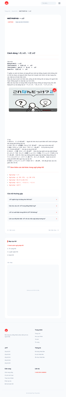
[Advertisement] (33, 37)
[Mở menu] (59, 3)
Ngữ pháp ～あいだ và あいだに (18, 180)
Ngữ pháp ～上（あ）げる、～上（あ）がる (22, 177)
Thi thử (37, 339)
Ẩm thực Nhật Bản (40, 357)
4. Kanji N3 (10, 255)
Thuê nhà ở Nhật (9, 378)
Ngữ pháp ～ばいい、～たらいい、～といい (22, 182)
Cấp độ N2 (7, 354)
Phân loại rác (8, 381)
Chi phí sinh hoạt (9, 375)
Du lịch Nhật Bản (39, 354)
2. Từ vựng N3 (11, 248)
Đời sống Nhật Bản (40, 351)
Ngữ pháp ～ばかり (15, 185)
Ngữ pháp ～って (14, 175)
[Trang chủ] (18, 330)
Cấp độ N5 (7, 363)
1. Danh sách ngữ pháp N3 (15, 245)
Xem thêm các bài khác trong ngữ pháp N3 (27, 167)
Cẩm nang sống (9, 372)
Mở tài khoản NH (9, 384)
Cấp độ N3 (14, 11)
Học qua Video (39, 336)
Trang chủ (7, 11)
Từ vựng (37, 342)
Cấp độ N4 (7, 360)
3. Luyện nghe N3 (12, 252)
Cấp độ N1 (7, 351)
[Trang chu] (7, 3)
